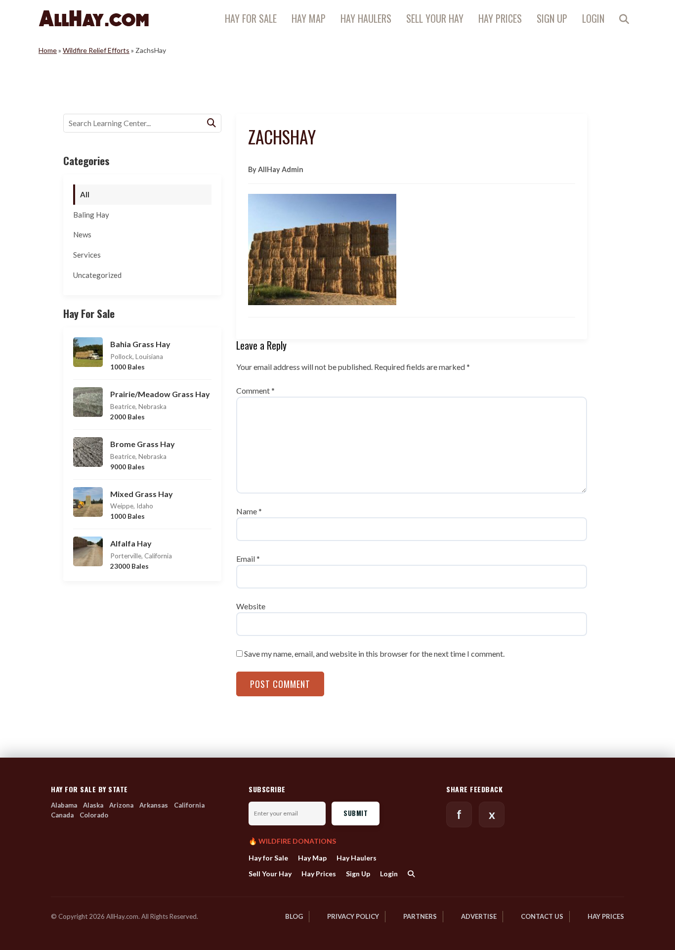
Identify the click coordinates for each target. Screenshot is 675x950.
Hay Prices (500, 18)
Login (593, 18)
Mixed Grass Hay (141, 493)
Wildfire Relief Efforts (96, 50)
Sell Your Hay (435, 18)
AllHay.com (94, 18)
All (84, 194)
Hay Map (309, 18)
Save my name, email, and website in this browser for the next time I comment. (374, 653)
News (82, 234)
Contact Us (542, 916)
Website (250, 606)
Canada (62, 815)
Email (248, 558)
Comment (255, 390)
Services (87, 254)
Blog (294, 916)
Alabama (64, 805)
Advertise (479, 916)
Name (249, 511)
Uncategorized (97, 275)
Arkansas (153, 805)
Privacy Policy (353, 916)
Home (48, 50)
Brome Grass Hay (142, 444)
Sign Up (552, 18)
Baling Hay (91, 214)
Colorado (94, 815)
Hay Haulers (365, 18)
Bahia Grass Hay (140, 344)
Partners (420, 916)
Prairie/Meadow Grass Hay (160, 394)
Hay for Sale (251, 18)
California (189, 805)
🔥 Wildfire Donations (292, 841)
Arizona (121, 805)
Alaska (93, 805)
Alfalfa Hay (131, 543)
